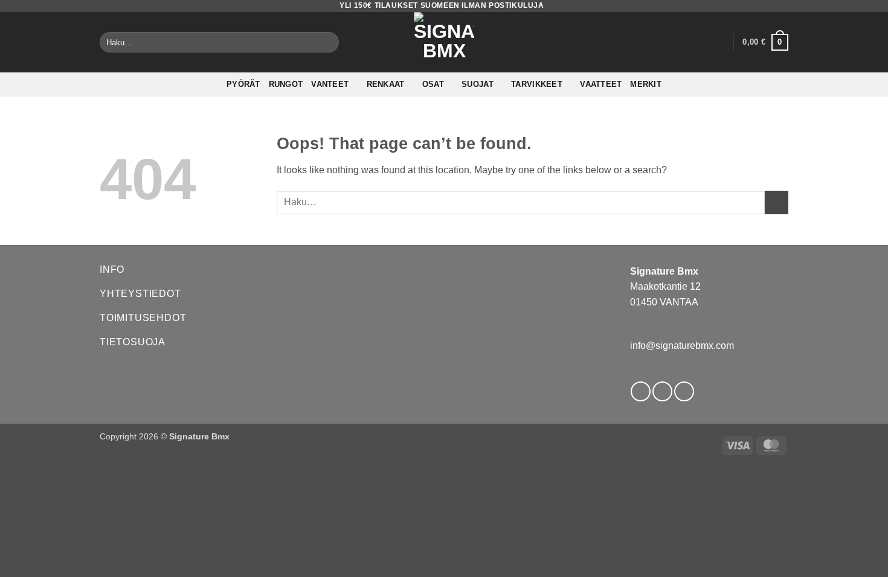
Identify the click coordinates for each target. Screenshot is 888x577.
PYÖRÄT (243, 84)
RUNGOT (286, 84)
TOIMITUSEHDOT (143, 318)
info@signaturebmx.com (682, 345)
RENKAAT (386, 84)
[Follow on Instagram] (662, 391)
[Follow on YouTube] (684, 391)
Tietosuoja (133, 342)
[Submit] (328, 42)
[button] (718, 42)
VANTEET (330, 84)
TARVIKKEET (536, 84)
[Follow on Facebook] (641, 391)
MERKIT (645, 84)
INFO (112, 269)
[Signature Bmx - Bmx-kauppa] (444, 42)
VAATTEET (601, 84)
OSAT (433, 84)
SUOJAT (478, 84)
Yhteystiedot (140, 293)
